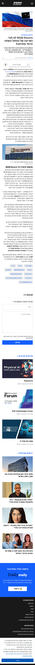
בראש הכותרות (27, 35)
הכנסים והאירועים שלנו (27, 629)
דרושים (32, 606)
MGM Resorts (19, 270)
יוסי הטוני (30, 58)
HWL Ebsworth (16, 274)
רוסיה (20, 266)
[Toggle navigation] (31, 3)
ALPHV (8, 270)
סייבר (13, 266)
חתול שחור (28, 274)
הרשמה (16, 589)
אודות (32, 609)
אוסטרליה (28, 266)
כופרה (29, 270)
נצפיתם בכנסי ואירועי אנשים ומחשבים (23, 631)
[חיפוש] (3, 3)
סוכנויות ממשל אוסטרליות (14, 278)
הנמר (32, 612)
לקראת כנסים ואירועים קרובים (26, 634)
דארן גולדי (28, 278)
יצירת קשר (31, 603)
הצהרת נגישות (30, 614)
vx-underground (25, 282)
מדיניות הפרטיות (29, 617)
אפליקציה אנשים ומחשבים (26, 620)
